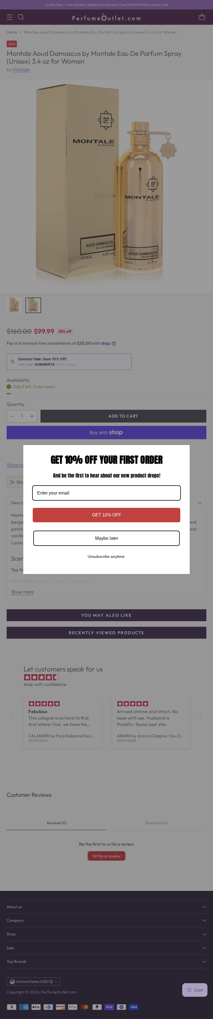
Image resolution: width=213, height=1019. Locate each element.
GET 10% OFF (106, 515)
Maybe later (106, 538)
